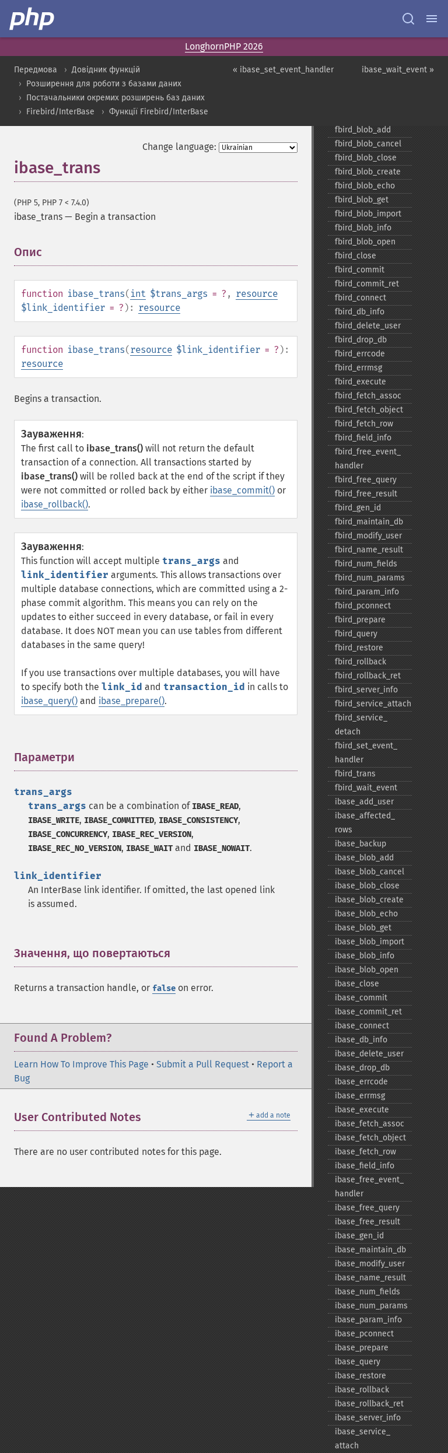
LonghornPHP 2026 (224, 46)
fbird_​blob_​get (361, 200)
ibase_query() (49, 700)
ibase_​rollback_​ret (369, 1404)
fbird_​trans (355, 774)
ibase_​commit (361, 998)
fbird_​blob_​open (365, 242)
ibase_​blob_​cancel (369, 872)
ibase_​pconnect (364, 1334)
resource (257, 293)
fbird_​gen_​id (358, 508)
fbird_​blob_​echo (365, 186)
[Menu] (431, 18)
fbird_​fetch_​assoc (368, 396)
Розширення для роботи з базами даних (103, 84)
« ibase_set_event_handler (283, 70)
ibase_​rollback (362, 1390)
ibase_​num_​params (371, 1306)
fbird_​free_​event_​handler (368, 459)
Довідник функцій (106, 70)
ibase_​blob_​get (363, 928)
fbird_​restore (359, 648)
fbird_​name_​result (369, 550)
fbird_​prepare (360, 620)
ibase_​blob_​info (364, 956)
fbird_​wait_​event (366, 788)
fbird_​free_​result (366, 494)
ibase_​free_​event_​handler (369, 1187)
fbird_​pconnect (363, 606)
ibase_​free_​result (367, 1222)
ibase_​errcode (361, 1082)
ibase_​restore (360, 1376)
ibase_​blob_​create (369, 900)
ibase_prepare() (131, 700)
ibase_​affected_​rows (365, 823)
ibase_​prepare (361, 1348)
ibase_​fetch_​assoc (369, 1124)
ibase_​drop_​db (362, 1068)
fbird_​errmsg (358, 368)
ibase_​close (357, 984)
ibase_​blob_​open (366, 970)
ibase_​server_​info (368, 1418)
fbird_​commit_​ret (367, 284)
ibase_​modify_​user (370, 1264)
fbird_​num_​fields (366, 564)
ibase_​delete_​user (369, 1054)
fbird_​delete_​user (368, 326)
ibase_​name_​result (370, 1278)
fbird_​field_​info (363, 438)
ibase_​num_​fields (367, 1292)
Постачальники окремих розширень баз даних (115, 98)
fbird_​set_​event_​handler (366, 753)
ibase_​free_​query (367, 1208)
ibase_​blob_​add (364, 858)
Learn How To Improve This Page (81, 1064)
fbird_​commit (359, 270)
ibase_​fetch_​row (365, 1152)
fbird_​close (355, 256)
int (138, 293)
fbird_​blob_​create (368, 172)
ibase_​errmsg (360, 1096)
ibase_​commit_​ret (368, 1012)
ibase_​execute (362, 1110)
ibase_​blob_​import (369, 942)
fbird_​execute (360, 382)
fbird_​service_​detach (361, 725)
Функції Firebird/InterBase (158, 112)
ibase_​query (357, 1362)
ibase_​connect (362, 1026)
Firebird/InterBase (60, 112)
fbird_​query (356, 634)
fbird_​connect (360, 298)
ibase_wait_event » (398, 70)
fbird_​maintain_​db (369, 522)
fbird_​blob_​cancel (368, 144)
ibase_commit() (242, 490)
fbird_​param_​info (367, 592)
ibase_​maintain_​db (370, 1250)
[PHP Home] (32, 18)
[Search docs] (408, 18)
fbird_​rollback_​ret (368, 676)
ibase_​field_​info (364, 1166)
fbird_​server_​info (366, 690)
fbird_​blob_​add (363, 130)
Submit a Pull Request (202, 1064)
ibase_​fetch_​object (370, 1138)
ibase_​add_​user (364, 802)
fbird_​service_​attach (373, 704)
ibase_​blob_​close (367, 886)
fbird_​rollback (360, 662)
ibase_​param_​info (368, 1320)
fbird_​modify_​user (368, 536)
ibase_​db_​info (361, 1040)
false (164, 988)
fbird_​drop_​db (361, 340)
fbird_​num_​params (370, 578)
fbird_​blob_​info (363, 228)
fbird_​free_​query (366, 480)
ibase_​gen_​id (359, 1236)
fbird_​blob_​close (366, 158)
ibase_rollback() (54, 504)
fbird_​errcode (360, 354)
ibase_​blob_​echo (366, 914)
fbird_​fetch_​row (364, 424)
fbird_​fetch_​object (369, 410)
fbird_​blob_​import (368, 214)
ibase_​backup (360, 844)
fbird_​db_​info (359, 312)
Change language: (179, 146)
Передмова (35, 70)
